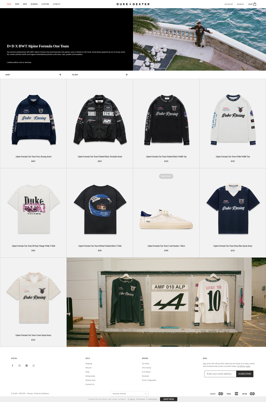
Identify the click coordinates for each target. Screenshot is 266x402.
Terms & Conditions (41, 393)
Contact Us (89, 384)
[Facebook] (12, 365)
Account (229, 4)
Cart (250, 4)
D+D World (146, 372)
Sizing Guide (90, 376)
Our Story (145, 364)
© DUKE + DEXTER (18, 393)
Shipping (88, 364)
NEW (17, 4)
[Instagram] (19, 365)
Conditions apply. (243, 366)
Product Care (90, 380)
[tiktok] (26, 365)
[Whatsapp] (33, 365)
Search (240, 4)
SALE (9, 4)
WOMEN (34, 4)
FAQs (87, 372)
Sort (8, 75)
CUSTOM (45, 4)
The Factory (146, 368)
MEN (25, 4)
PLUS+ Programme (149, 380)
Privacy (30, 393)
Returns (88, 368)
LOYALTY (56, 4)
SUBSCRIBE (244, 373)
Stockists (145, 376)
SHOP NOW (168, 399)
